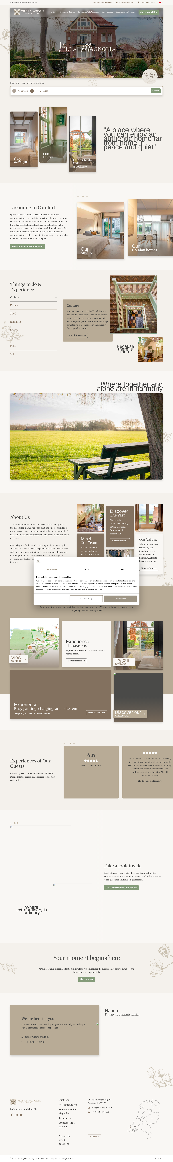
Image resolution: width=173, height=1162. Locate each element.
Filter (45, 91)
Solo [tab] (12, 354)
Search (155, 91)
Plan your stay (86, 979)
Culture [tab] (14, 297)
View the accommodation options (27, 246)
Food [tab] (13, 313)
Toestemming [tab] (51, 569)
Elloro (57, 1159)
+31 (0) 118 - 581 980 (148, 2)
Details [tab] (86, 569)
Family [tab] (14, 338)
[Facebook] (11, 1114)
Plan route (94, 1137)
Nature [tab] (14, 305)
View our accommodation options (121, 888)
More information (77, 335)
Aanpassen (84, 599)
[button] (161, 2)
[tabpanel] (113, 319)
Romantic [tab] (15, 321)
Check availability (148, 12)
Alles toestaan (120, 599)
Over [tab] (122, 569)
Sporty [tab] (14, 329)
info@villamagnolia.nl (126, 2)
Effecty (73, 1159)
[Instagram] (16, 1114)
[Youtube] (21, 1114)
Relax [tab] (13, 346)
